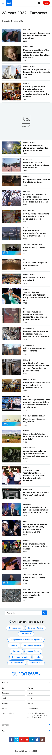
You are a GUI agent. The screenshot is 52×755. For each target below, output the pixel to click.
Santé (29, 698)
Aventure (16, 651)
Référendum (26, 634)
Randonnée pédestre (32, 645)
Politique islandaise (20, 657)
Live (46, 3)
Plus (3, 731)
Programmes (32, 708)
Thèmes (5, 682)
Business (5, 693)
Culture (30, 703)
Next (4, 698)
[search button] (44, 612)
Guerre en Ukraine (35, 628)
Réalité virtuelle (17, 663)
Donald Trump (33, 651)
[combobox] (26, 612)
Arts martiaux (35, 663)
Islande (14, 645)
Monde (30, 688)
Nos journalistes (8, 713)
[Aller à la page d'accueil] (9, 3)
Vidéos (4, 708)
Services (5, 725)
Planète (30, 693)
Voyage (5, 703)
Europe (4, 688)
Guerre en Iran (15, 628)
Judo (38, 657)
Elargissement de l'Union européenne (26, 639)
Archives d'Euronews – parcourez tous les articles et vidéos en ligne (37, 715)
